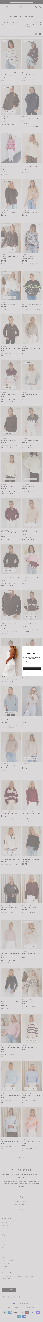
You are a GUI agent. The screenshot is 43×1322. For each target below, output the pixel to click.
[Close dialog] (42, 647)
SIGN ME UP (32, 668)
